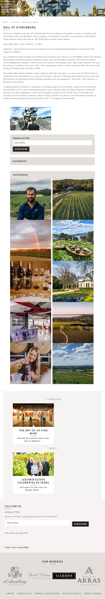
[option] (11, 576)
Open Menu (100, 12)
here (57, 98)
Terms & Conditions (47, 593)
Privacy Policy (71, 593)
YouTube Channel (24, 540)
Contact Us (24, 593)
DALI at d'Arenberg (30, 22)
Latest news (15, 22)
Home (5, 22)
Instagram (20, 175)
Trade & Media (93, 593)
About (10, 593)
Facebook (8, 540)
